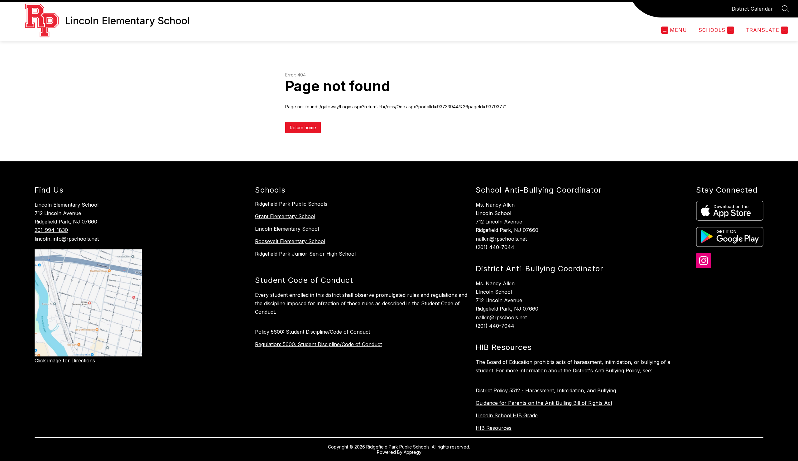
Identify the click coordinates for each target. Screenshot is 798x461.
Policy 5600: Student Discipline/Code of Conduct (312, 332)
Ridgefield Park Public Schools (291, 204)
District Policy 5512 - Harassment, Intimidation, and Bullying (546, 390)
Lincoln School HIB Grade (507, 415)
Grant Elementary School (285, 216)
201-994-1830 (51, 230)
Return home (303, 127)
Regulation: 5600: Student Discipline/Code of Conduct (318, 344)
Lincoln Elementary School (287, 229)
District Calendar (752, 9)
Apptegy (412, 452)
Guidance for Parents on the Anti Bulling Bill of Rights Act (544, 403)
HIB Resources (494, 428)
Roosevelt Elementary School (290, 241)
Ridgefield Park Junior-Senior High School (305, 254)
